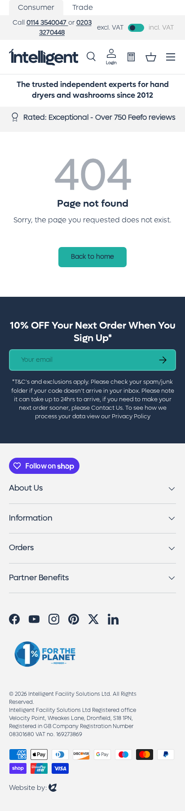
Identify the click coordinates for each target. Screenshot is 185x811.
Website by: (33, 787)
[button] (151, 57)
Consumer (36, 7)
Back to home (92, 256)
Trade (82, 7)
